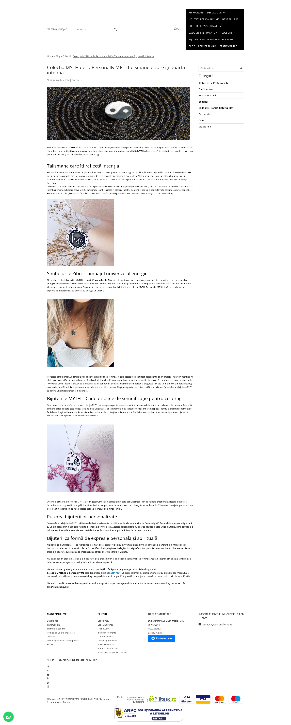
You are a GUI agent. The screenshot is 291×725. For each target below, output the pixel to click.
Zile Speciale (206, 89)
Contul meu (103, 620)
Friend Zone (103, 628)
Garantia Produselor (108, 648)
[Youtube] (48, 674)
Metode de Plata (106, 636)
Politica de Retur (106, 644)
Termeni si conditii (56, 628)
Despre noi (52, 620)
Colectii (78, 80)
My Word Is (205, 126)
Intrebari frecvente (107, 632)
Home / (51, 56)
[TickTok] (48, 682)
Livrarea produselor (107, 640)
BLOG (50, 644)
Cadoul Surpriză (105, 624)
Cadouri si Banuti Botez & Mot (216, 107)
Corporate (204, 114)
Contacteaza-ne (164, 638)
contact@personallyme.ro (217, 624)
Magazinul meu (57, 614)
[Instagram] (48, 686)
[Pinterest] (48, 670)
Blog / (59, 56)
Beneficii (203, 101)
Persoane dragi (207, 95)
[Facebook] (48, 666)
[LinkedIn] (48, 678)
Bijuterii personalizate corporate (63, 640)
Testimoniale (53, 624)
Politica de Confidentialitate (61, 632)
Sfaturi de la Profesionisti (213, 83)
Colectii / (67, 56)
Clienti (102, 614)
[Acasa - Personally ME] (57, 29)
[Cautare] (115, 29)
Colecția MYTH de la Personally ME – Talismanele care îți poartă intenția (113, 56)
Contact (51, 636)
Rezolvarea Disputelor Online (112, 652)
